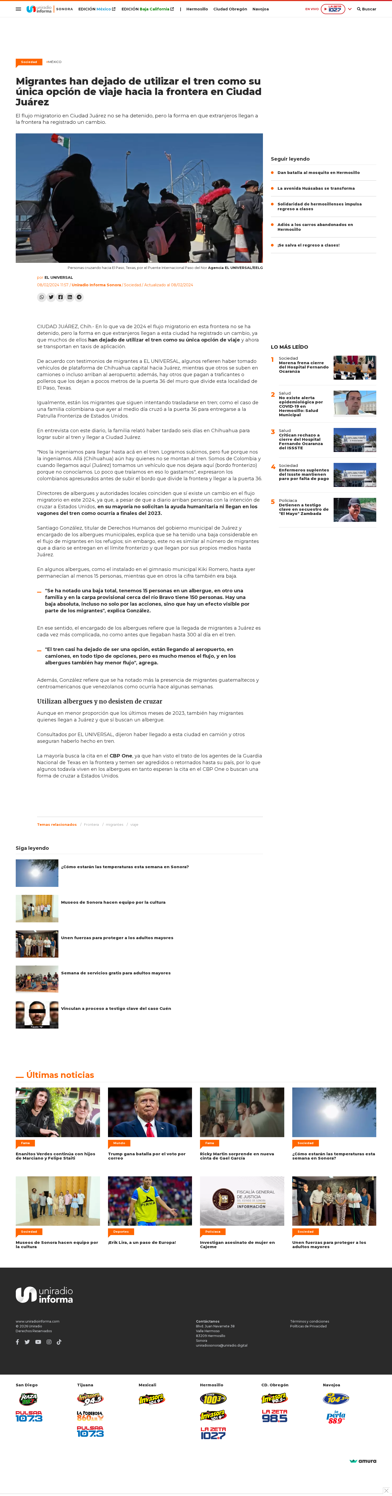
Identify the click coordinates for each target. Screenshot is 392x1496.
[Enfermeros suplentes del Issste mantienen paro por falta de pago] (355, 475)
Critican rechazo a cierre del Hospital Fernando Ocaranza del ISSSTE (301, 441)
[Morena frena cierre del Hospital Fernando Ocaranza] (355, 368)
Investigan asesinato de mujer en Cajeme (237, 1244)
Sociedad (29, 62)
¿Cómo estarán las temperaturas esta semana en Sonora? (125, 866)
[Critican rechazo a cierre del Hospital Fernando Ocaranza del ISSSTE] (355, 440)
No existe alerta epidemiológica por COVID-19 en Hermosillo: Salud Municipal (301, 406)
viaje (134, 824)
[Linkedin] (69, 297)
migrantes (114, 824)
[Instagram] (49, 1342)
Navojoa (261, 9)
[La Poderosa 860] (90, 1416)
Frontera (91, 824)
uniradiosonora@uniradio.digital (221, 1345)
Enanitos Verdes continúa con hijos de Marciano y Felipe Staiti (55, 1156)
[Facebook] (60, 297)
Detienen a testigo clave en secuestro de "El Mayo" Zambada (304, 509)
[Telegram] (79, 297)
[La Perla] (336, 1417)
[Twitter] (51, 297)
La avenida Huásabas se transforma (316, 188)
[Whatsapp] (41, 297)
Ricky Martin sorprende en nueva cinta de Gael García (237, 1156)
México (54, 62)
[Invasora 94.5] (90, 1399)
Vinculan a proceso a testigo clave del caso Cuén (116, 1008)
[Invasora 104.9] (152, 1399)
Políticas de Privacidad (308, 1326)
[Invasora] (29, 1399)
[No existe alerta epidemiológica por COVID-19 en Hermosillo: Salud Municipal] (355, 404)
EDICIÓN (94, 9)
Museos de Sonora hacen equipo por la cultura (113, 902)
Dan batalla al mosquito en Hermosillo (319, 172)
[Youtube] (38, 1342)
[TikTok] (59, 1342)
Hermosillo (197, 9)
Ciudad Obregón (230, 9)
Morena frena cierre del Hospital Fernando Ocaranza (304, 367)
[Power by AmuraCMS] (363, 1461)
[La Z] (213, 1433)
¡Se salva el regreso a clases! (308, 245)
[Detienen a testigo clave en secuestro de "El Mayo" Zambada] (355, 510)
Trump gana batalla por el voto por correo (147, 1156)
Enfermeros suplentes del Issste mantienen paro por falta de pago (304, 474)
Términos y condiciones (309, 1321)
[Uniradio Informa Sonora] (49, 9)
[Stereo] (213, 1398)
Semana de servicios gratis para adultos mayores (116, 972)
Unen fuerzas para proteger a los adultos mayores (117, 937)
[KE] (336, 1398)
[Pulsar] (29, 1416)
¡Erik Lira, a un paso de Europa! (142, 1242)
